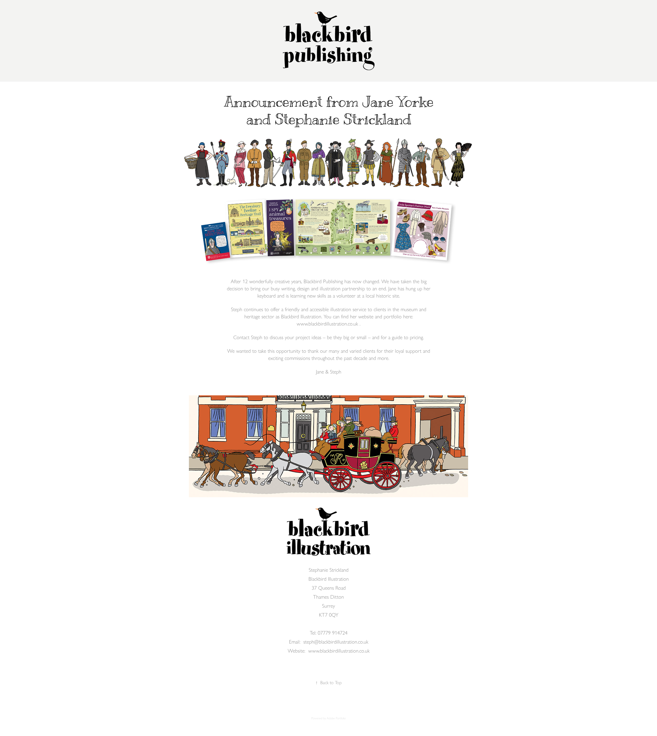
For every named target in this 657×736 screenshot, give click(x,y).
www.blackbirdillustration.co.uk (339, 651)
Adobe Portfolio (336, 718)
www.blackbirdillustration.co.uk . (328, 324)
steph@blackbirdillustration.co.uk (335, 642)
